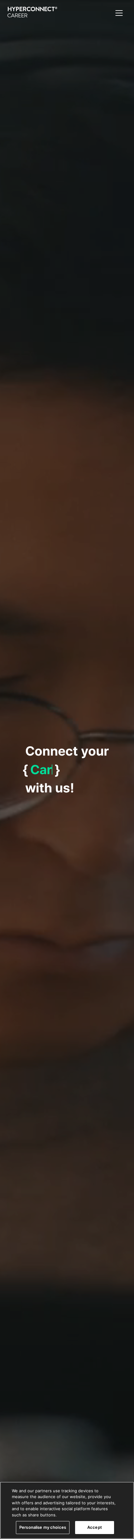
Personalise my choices (42, 1527)
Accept (94, 1527)
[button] (119, 13)
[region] (67, 1510)
